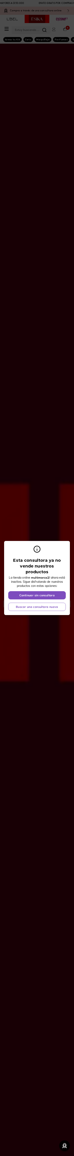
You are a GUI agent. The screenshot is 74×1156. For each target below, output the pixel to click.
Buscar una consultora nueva (37, 607)
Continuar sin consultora (37, 595)
